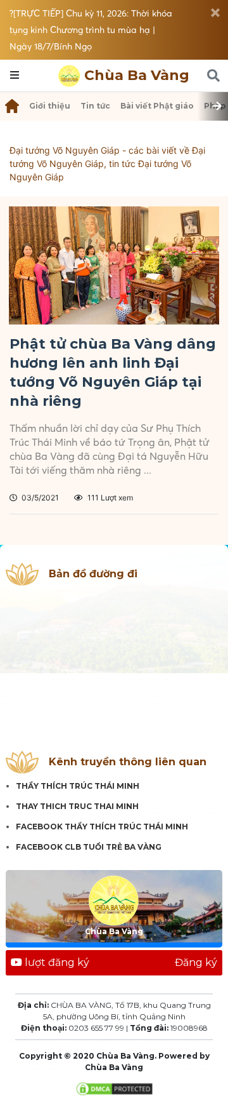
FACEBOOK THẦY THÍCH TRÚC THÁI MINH (102, 826)
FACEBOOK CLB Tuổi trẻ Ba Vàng (89, 847)
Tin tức (95, 106)
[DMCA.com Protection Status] (114, 1087)
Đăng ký (196, 962)
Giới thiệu (49, 106)
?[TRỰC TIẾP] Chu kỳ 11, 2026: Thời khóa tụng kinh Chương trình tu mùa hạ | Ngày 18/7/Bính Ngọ (91, 29)
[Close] (215, 12)
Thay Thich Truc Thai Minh (77, 806)
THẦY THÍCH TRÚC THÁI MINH (77, 786)
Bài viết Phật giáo (157, 106)
